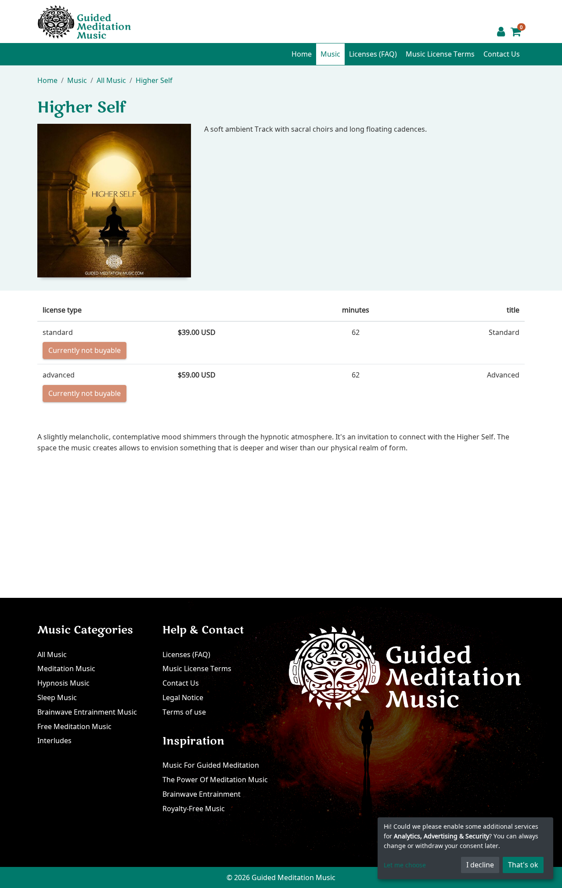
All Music (52, 654)
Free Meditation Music (74, 726)
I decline (480, 864)
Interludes (54, 740)
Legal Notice (182, 697)
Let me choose (405, 865)
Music (330, 54)
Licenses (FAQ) (373, 54)
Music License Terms (440, 54)
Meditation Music (66, 668)
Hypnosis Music (63, 683)
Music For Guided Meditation (210, 765)
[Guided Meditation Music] (84, 21)
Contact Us (501, 54)
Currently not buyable (84, 350)
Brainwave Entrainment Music (87, 712)
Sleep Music (57, 697)
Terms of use (184, 712)
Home (302, 54)
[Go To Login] (501, 32)
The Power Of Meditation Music (215, 779)
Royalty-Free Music (193, 808)
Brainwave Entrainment (201, 794)
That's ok (523, 864)
